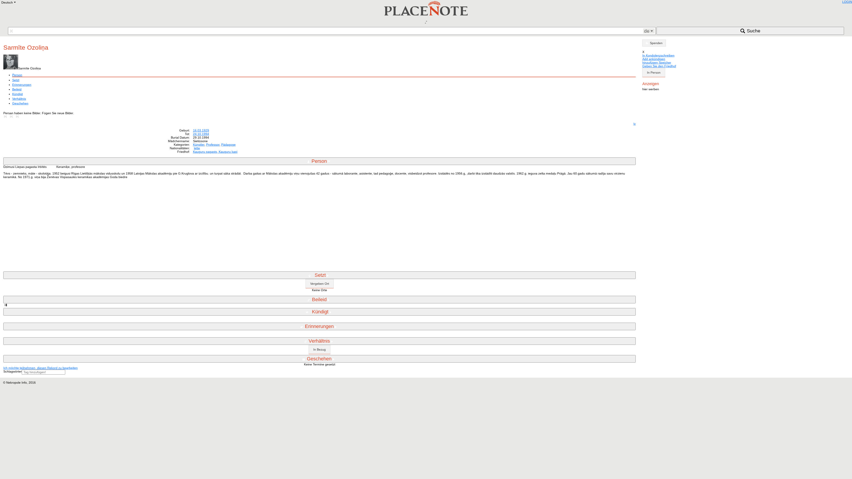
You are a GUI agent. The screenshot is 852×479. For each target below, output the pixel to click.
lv (634, 124)
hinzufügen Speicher (656, 62)
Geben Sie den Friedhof (659, 66)
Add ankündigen (653, 59)
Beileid (17, 89)
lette (197, 148)
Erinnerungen (21, 84)
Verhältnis (19, 98)
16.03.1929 (201, 130)
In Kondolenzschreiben (658, 55)
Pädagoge (228, 144)
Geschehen (20, 103)
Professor (212, 144)
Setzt (15, 80)
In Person (654, 72)
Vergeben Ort (319, 283)
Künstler (198, 144)
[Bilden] (6, 116)
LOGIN (847, 2)
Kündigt (17, 94)
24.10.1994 (201, 134)
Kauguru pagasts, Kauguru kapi (215, 151)
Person (17, 75)
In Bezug (319, 349)
